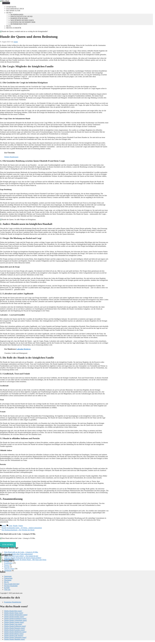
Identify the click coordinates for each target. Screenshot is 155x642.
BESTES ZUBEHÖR (13, 28)
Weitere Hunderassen (11, 157)
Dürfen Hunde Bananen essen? (14, 628)
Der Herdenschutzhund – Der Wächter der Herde (18, 530)
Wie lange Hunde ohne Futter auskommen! (18, 554)
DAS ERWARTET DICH (15, 9)
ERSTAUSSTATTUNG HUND (21, 16)
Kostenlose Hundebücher (12, 602)
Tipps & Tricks (9, 568)
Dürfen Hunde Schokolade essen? (15, 620)
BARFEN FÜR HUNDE (19, 18)
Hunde (4, 526)
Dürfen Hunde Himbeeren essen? (15, 632)
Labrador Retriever (23, 349)
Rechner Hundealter (11, 586)
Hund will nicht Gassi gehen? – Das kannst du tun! (21, 556)
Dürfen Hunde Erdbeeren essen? (15, 626)
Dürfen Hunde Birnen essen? (14, 634)
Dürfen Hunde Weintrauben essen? (16, 615)
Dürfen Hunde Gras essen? (13, 624)
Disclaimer (7, 580)
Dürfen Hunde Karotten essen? (14, 630)
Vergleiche (7, 570)
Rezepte (7, 567)
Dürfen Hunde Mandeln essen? (14, 639)
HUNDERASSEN (17, 14)
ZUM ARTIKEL (8, 544)
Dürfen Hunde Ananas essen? (14, 622)
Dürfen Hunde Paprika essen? (14, 616)
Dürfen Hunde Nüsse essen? (13, 613)
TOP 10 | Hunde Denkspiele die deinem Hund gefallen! (22, 558)
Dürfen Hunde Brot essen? (13, 611)
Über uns (7, 589)
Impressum (7, 576)
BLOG (8, 26)
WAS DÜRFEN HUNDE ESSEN (22, 20)
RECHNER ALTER (13, 10)
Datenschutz (8, 578)
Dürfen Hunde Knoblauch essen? (15, 618)
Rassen (6, 565)
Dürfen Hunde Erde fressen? (13, 635)
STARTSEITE (11, 7)
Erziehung (7, 559)
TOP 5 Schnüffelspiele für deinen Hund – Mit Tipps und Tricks (25, 560)
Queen (20, 526)
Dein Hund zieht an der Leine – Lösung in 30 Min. (21, 552)
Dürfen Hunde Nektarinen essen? (15, 637)
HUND (8, 13)
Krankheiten (8, 563)
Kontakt (7, 588)
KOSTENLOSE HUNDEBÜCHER (23, 22)
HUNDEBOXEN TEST (19, 24)
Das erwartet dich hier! (11, 584)
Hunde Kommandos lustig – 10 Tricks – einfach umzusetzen (22, 528)
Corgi (10, 526)
